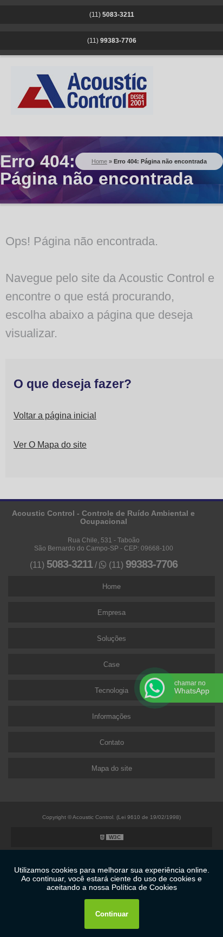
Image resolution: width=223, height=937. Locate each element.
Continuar (111, 914)
